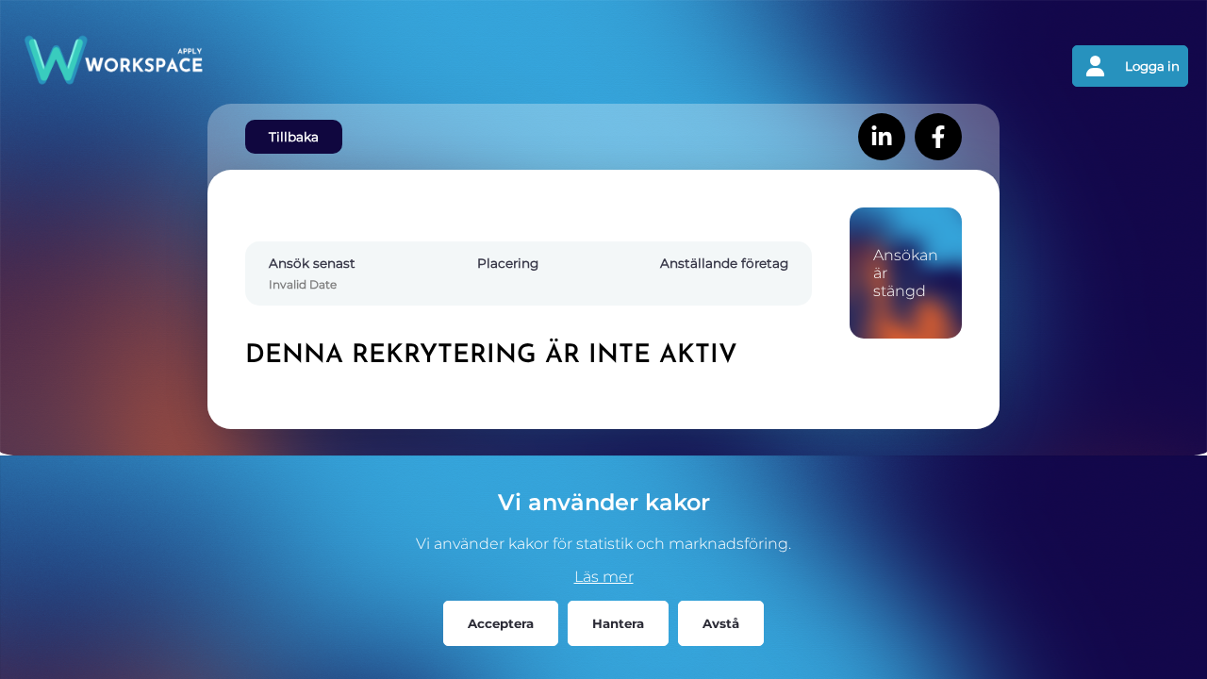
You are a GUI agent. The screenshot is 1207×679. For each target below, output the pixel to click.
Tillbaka (294, 136)
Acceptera (501, 623)
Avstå (721, 623)
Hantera (618, 623)
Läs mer (604, 577)
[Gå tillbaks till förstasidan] (311, 66)
